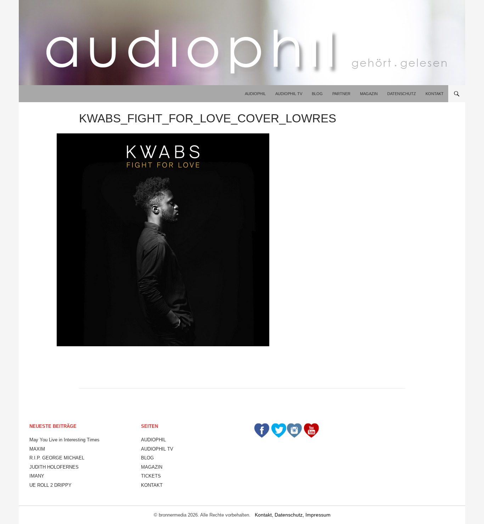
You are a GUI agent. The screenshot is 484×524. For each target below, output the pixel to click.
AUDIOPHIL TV (288, 94)
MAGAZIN (369, 94)
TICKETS (151, 476)
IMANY (36, 476)
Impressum (318, 515)
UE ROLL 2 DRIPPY (50, 485)
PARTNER (341, 94)
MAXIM (37, 449)
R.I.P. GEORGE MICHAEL (56, 457)
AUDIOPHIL (255, 94)
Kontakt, (265, 515)
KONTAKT (435, 94)
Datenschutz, (290, 515)
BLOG (317, 94)
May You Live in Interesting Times (64, 439)
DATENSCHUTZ (401, 94)
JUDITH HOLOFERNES (54, 467)
